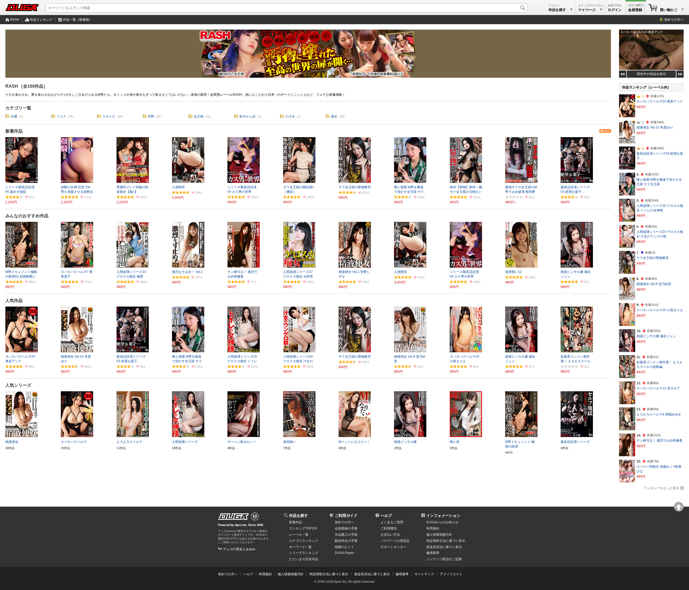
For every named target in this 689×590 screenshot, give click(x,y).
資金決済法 (444, 547)
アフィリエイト (451, 574)
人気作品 (14, 300)
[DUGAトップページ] (22, 7)
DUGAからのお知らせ (442, 522)
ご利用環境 (389, 528)
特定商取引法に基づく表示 (329, 574)
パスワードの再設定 (395, 541)
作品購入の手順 (346, 534)
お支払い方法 (390, 534)
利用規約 (432, 528)
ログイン (615, 10)
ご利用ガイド (346, 515)
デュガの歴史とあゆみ (239, 549)
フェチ (61, 116)
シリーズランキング (303, 553)
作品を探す (298, 515)
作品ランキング (41, 20)
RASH (14, 20)
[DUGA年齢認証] (233, 516)
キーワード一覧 (300, 547)
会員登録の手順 (346, 528)
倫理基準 (432, 553)
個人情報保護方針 (439, 534)
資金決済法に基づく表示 (372, 574)
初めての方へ (674, 20)
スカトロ (108, 116)
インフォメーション (443, 515)
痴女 (334, 116)
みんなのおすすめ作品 (26, 216)
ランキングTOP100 (303, 528)
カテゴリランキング (303, 541)
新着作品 (14, 131)
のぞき (290, 116)
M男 (151, 116)
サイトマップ (424, 574)
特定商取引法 (445, 541)
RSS (607, 131)
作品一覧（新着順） (77, 20)
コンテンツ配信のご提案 (444, 559)
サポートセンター (393, 547)
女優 (14, 116)
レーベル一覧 (298, 534)
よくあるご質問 (392, 522)
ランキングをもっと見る (661, 488)
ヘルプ (386, 515)
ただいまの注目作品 (303, 559)
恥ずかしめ (248, 116)
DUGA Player (344, 553)
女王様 (198, 116)
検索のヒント (344, 547)
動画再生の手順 (346, 541)
